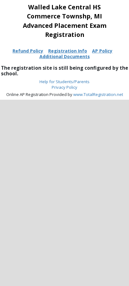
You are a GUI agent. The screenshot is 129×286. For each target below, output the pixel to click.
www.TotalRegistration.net (98, 94)
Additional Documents (64, 56)
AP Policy (102, 51)
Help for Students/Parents (64, 81)
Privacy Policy (64, 87)
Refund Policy (28, 51)
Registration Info (67, 51)
